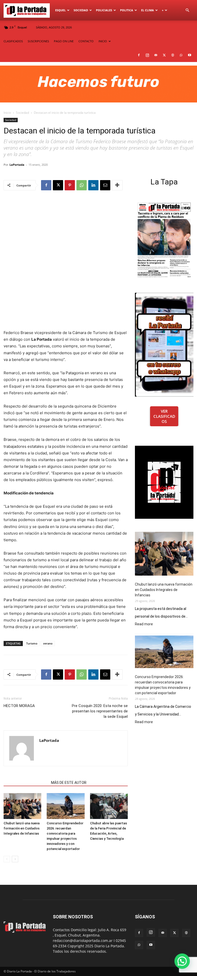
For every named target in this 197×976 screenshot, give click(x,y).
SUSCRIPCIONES (38, 41)
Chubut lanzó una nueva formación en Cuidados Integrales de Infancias (22, 828)
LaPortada (16, 165)
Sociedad (81, 10)
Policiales (104, 10)
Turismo (31, 643)
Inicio (7, 112)
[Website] (172, 55)
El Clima (147, 10)
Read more (144, 624)
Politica (126, 10)
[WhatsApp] (181, 55)
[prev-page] (7, 859)
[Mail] (156, 55)
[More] (117, 185)
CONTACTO (86, 41)
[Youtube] (189, 55)
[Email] (105, 185)
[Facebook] (139, 55)
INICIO (102, 41)
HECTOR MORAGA (19, 705)
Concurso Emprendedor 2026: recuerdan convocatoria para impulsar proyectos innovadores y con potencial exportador (163, 685)
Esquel (60, 10)
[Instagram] (147, 55)
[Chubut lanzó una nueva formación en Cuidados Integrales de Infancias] (22, 806)
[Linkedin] (93, 185)
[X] (164, 55)
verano (48, 643)
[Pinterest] (70, 185)
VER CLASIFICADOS (164, 416)
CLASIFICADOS (13, 41)
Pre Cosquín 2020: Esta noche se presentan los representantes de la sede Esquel (100, 711)
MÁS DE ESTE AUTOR (68, 783)
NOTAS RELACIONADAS (26, 783)
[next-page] (15, 859)
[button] (187, 10)
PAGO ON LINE (64, 41)
